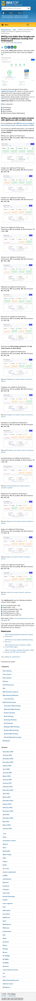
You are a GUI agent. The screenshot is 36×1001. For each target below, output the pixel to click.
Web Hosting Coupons (10, 692)
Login (11, 13)
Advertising (12, 996)
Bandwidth (6, 851)
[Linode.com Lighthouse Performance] (18, 580)
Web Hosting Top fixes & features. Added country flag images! (18, 646)
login (4, 921)
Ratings (5, 949)
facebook (6, 886)
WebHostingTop (6, 29)
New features (7, 678)
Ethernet (5, 882)
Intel (4, 907)
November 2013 (8, 811)
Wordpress (6, 740)
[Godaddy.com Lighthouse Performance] (18, 367)
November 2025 (8, 751)
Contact (4, 996)
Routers (5, 681)
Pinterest (14, 999)
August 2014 (7, 804)
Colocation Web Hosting (12, 706)
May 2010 (6, 821)
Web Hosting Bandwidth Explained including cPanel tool (19, 635)
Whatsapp (15, 47)
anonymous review (9, 840)
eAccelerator (7, 879)
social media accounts (10, 970)
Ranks (5, 945)
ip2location (6, 910)
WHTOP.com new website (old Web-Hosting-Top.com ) (19, 640)
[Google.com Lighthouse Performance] (18, 184)
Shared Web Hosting (11, 734)
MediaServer (7, 924)
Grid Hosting (8, 723)
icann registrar (8, 903)
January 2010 (7, 828)
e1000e (5, 875)
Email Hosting (8, 716)
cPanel (5, 861)
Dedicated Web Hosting (12, 709)
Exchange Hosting (10, 720)
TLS (4, 977)
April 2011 (6, 814)
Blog (14, 29)
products (6, 942)
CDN (4, 858)
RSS (21, 999)
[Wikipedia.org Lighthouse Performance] (18, 303)
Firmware (6, 889)
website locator (8, 984)
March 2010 (6, 825)
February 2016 (7, 786)
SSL (4, 688)
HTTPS (5, 900)
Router (5, 952)
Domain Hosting (9, 713)
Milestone (6, 928)
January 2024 (7, 755)
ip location (6, 914)
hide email (6, 893)
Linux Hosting (9, 699)
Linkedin (12, 47)
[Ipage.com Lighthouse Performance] (18, 545)
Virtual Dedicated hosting (12, 737)
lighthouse (8, 657)
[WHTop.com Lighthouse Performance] (18, 153)
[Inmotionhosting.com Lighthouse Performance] (18, 474)
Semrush (6, 966)
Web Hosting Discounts (11, 980)
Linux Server (7, 674)
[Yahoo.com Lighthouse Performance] (18, 243)
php (4, 935)
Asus (4, 847)
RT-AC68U (6, 956)
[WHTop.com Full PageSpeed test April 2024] (18, 71)
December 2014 (8, 800)
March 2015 (6, 797)
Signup (20, 13)
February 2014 (7, 807)
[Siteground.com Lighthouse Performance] (18, 509)
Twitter (5, 47)
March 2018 (6, 776)
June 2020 (6, 769)
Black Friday (7, 854)
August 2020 (7, 765)
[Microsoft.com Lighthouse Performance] (18, 332)
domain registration (9, 872)
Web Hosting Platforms (10, 695)
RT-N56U (6, 959)
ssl (4, 973)
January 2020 (7, 772)
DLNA (5, 865)
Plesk (4, 938)
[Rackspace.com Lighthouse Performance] (18, 438)
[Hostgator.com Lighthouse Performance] (18, 403)
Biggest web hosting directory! (14, 5)
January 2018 (7, 779)
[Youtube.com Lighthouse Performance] (18, 213)
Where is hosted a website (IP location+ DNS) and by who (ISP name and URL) (19, 651)
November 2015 (8, 790)
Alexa (4, 837)
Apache (5, 844)
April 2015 (6, 793)
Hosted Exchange (9, 896)
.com (4, 833)
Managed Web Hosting (11, 727)
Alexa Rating (18, 42)
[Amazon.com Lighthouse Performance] (18, 273)
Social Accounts (8, 685)
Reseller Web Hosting (11, 730)
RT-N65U (6, 963)
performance (16, 657)
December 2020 (8, 762)
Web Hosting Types (9, 702)
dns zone (6, 868)
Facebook (9, 47)
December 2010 (8, 818)
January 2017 (7, 783)
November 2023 (8, 758)
